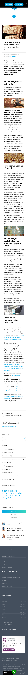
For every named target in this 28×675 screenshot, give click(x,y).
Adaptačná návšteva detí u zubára (11, 577)
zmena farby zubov (11, 496)
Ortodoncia (6, 456)
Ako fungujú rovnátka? (7, 413)
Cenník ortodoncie (6, 562)
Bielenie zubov (7, 479)
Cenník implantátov (7, 567)
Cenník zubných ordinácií (8, 559)
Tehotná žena (9, 466)
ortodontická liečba (12, 493)
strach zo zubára (5, 499)
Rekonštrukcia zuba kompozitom (15, 523)
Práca (3, 592)
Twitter (9, 426)
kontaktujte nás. (16, 375)
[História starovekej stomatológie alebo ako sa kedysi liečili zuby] (14, 32)
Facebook (4, 426)
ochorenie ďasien (18, 489)
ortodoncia (7, 495)
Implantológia (7, 452)
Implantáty (4, 583)
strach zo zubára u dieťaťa (14, 499)
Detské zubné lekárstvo (10, 476)
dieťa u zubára (9, 490)
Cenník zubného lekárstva (8, 556)
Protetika (6, 469)
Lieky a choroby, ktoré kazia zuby (13, 415)
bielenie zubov (23, 499)
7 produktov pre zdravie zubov (8, 489)
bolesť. (20, 347)
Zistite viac (19, 4)
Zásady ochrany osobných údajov (10, 658)
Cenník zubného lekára (7, 564)
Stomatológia (12, 56)
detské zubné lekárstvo (19, 498)
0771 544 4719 (7, 624)
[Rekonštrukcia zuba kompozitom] (3, 523)
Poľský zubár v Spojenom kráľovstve (13, 459)
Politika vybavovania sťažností (9, 660)
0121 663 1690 (8, 623)
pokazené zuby (5, 501)
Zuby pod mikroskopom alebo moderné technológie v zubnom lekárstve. (14, 337)
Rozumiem (9, 4)
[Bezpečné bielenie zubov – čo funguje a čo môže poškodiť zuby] (3, 529)
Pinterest (13, 426)
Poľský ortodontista (7, 586)
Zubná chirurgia (8, 449)
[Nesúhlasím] (26, 4)
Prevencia (6, 462)
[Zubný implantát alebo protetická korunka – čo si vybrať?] (3, 536)
